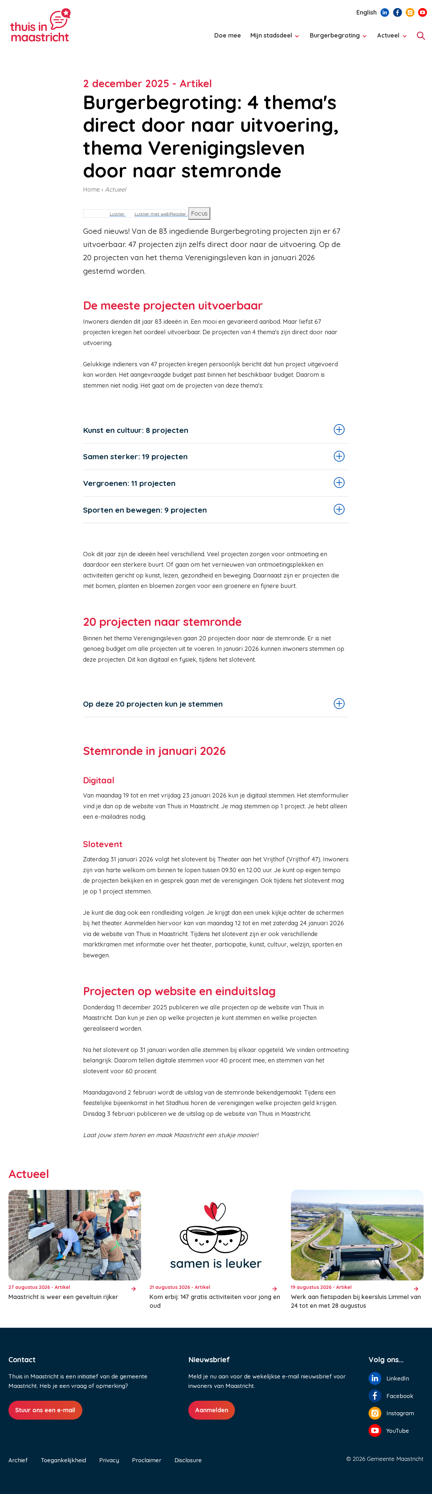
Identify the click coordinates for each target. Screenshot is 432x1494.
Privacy (109, 1460)
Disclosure (188, 1460)
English (366, 12)
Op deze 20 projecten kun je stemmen (153, 704)
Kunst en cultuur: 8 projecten (135, 430)
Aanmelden (211, 1410)
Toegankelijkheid (63, 1460)
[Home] (64, 25)
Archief (18, 1460)
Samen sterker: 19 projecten (135, 456)
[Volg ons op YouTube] (422, 11)
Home (91, 189)
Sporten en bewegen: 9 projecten (145, 510)
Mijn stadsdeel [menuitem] (269, 38)
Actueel (115, 189)
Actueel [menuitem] (387, 38)
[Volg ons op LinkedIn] (384, 11)
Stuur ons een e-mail (45, 1410)
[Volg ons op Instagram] (410, 11)
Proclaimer (146, 1460)
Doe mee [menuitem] (227, 35)
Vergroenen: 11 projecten (129, 483)
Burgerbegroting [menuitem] (333, 38)
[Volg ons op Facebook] (397, 11)
